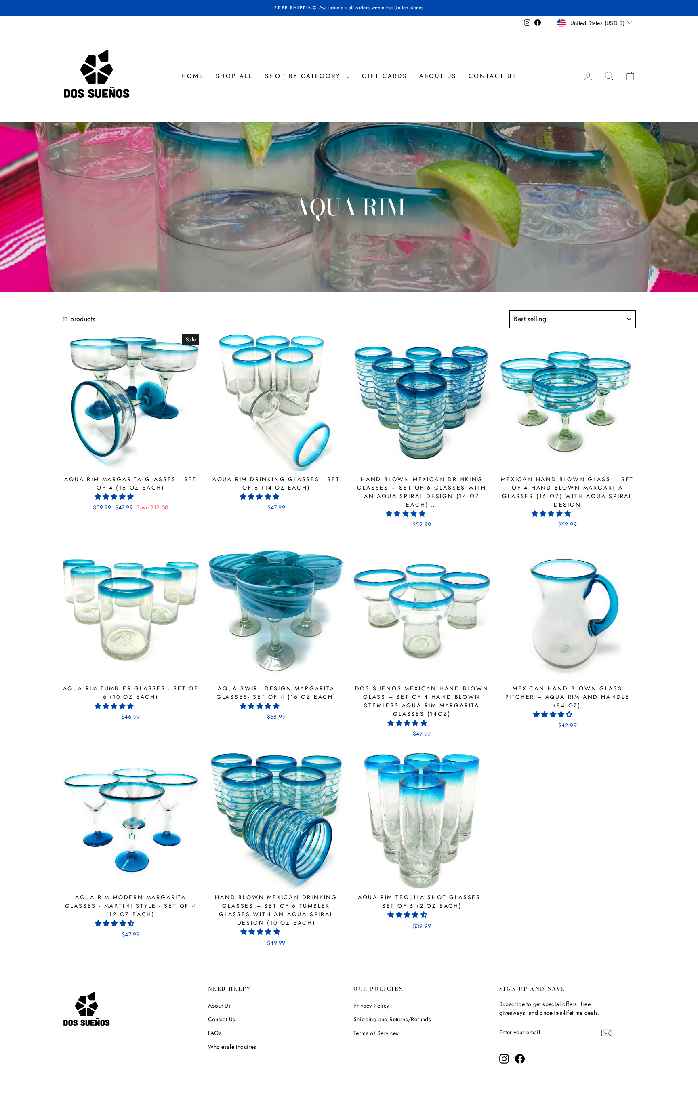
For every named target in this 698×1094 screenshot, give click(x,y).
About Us (437, 76)
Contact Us (493, 76)
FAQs (215, 1033)
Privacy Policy (371, 1005)
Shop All (234, 76)
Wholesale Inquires (232, 1047)
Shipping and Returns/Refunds (392, 1019)
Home (192, 76)
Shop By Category (304, 76)
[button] (115, 496)
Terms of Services (376, 1033)
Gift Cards (384, 76)
